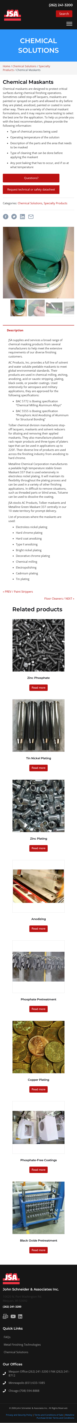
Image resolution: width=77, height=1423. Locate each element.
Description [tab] (15, 330)
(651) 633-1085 (35, 1383)
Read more (38, 688)
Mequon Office (18, 1371)
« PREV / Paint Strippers (18, 591)
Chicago (14, 1391)
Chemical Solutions (24, 66)
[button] (64, 13)
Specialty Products (55, 203)
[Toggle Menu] (69, 24)
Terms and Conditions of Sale (48, 1415)
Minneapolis (17, 1383)
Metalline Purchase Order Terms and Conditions (55, 1416)
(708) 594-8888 (29, 1391)
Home (6, 66)
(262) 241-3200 (12, 1306)
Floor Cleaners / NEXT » (59, 598)
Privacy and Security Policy (19, 1415)
